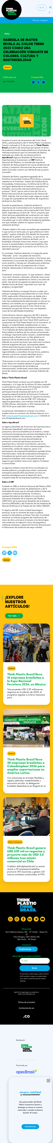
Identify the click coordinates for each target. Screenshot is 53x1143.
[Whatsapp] (10, 919)
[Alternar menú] (49, 12)
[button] (50, 19)
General (7, 67)
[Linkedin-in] (29, 919)
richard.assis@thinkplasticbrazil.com (22, 415)
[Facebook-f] (23, 919)
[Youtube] (42, 919)
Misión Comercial (15, 842)
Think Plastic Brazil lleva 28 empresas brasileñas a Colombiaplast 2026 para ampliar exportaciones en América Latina (26, 766)
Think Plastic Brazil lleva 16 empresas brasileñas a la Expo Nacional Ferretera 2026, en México (26, 679)
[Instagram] (16, 919)
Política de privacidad (26, 1002)
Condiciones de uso (26, 1008)
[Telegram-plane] (36, 919)
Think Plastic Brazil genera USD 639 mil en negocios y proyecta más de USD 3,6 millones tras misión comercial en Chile (26, 854)
